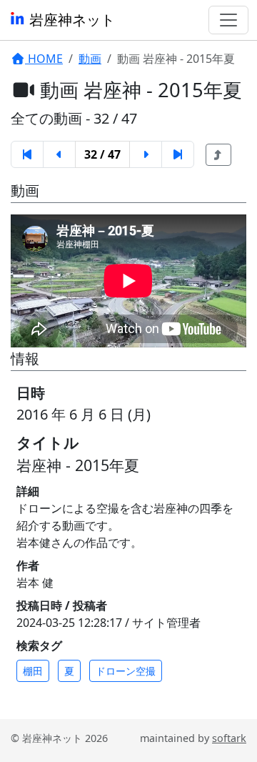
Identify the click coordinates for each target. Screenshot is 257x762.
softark (229, 738)
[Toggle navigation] (228, 20)
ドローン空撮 (126, 671)
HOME (44, 58)
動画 (90, 58)
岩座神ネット (70, 19)
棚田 (33, 671)
